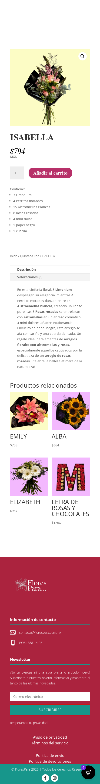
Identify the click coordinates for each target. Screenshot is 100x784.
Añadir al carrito (50, 172)
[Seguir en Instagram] (54, 778)
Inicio (13, 256)
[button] (82, 56)
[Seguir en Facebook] (45, 778)
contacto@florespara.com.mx (40, 632)
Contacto (50, 17)
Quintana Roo (29, 256)
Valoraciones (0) (29, 277)
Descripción (26, 269)
